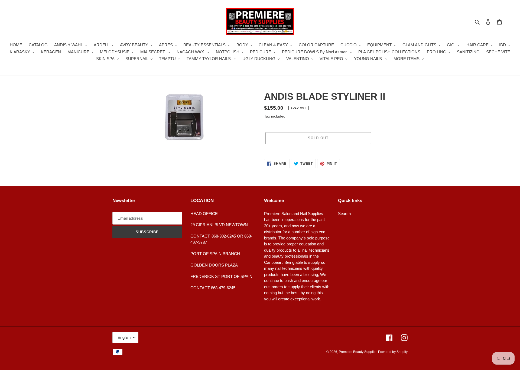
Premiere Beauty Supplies (358, 352)
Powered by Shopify (393, 352)
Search (344, 213)
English (124, 337)
